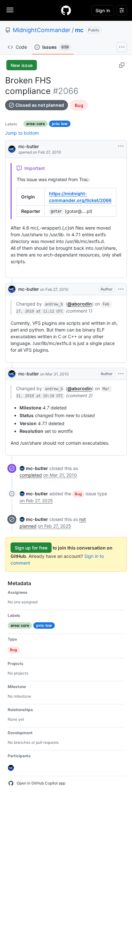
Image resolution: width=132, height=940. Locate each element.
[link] (34, 468)
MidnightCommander (41, 30)
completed (31, 475)
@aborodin (79, 303)
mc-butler (28, 146)
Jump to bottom (22, 133)
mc (79, 30)
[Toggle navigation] (10, 10)
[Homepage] (66, 10)
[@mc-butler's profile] (12, 148)
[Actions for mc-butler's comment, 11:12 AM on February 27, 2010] (120, 289)
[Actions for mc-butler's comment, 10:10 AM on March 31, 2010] (120, 373)
